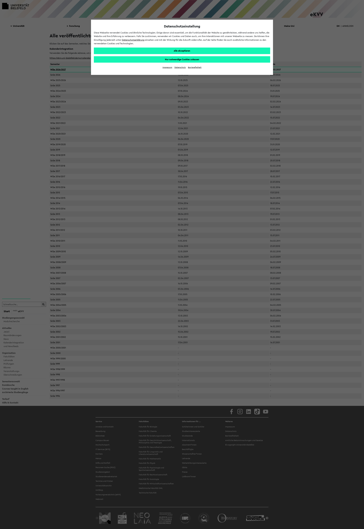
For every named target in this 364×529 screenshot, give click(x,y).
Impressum (167, 67)
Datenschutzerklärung (133, 39)
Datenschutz (180, 67)
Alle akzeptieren (182, 50)
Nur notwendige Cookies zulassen (182, 59)
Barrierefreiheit (194, 67)
